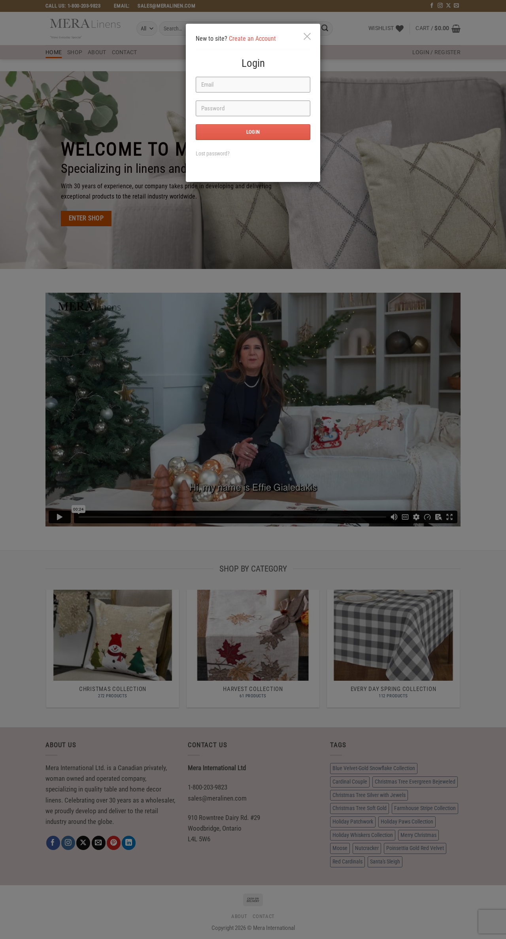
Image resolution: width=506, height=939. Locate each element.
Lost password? (213, 153)
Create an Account (252, 38)
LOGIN (253, 132)
